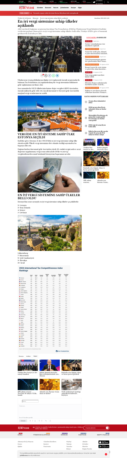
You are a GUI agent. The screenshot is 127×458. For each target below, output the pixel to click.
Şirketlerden (64, 8)
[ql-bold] (30, 421)
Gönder (23, 421)
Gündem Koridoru (50, 441)
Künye (68, 449)
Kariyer (73, 8)
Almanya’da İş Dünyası (25, 441)
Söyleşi (68, 441)
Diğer (80, 8)
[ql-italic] (32, 421)
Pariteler (82, 434)
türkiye (28, 356)
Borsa (20, 434)
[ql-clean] (50, 421)
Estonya (21, 356)
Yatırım (55, 8)
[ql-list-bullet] (42, 421)
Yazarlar (69, 446)
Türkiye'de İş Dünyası (24, 18)
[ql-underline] (35, 421)
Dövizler (85, 444)
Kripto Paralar (103, 434)
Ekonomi (48, 8)
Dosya (20, 444)
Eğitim (20, 446)
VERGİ (35, 356)
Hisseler (64, 434)
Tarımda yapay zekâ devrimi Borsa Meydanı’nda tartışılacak (55, 13)
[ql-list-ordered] (39, 421)
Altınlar (85, 441)
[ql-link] (46, 421)
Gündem (40, 8)
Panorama (47, 446)
